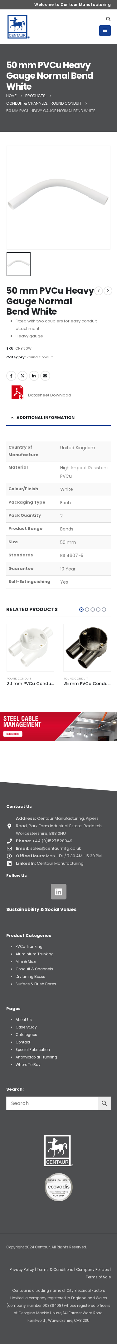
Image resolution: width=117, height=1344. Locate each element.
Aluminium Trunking (35, 954)
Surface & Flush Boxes (36, 984)
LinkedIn (34, 376)
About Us (24, 1019)
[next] (108, 290)
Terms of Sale (98, 1277)
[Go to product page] (30, 647)
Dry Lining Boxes (30, 976)
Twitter (22, 376)
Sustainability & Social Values (41, 909)
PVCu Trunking (29, 946)
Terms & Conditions (55, 1269)
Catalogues (26, 1034)
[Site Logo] (18, 26)
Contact (23, 1042)
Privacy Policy (22, 1269)
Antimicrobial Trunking (36, 1057)
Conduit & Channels (34, 969)
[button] (108, 19)
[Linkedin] (58, 891)
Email (45, 376)
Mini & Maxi (26, 961)
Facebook (11, 376)
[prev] (98, 290)
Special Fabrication (33, 1049)
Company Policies (92, 1269)
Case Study (26, 1027)
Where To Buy (28, 1064)
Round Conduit (40, 357)
